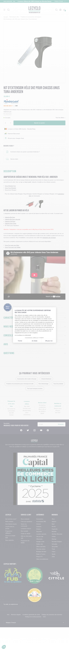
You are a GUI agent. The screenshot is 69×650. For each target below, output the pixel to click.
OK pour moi (48, 341)
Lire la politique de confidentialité (23, 335)
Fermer (20, 341)
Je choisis (34, 341)
